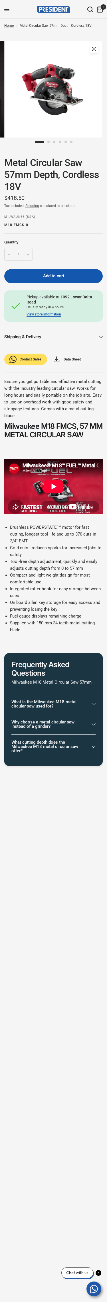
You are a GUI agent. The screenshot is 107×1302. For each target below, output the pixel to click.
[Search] (90, 9)
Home (9, 26)
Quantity (11, 242)
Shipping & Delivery (22, 336)
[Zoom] (94, 49)
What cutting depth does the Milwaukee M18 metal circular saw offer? (44, 746)
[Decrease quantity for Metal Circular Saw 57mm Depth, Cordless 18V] (9, 254)
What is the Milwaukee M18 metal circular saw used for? (43, 704)
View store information (44, 314)
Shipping (32, 206)
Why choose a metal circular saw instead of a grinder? (42, 724)
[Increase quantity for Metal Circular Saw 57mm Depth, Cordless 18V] (28, 254)
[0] (99, 9)
